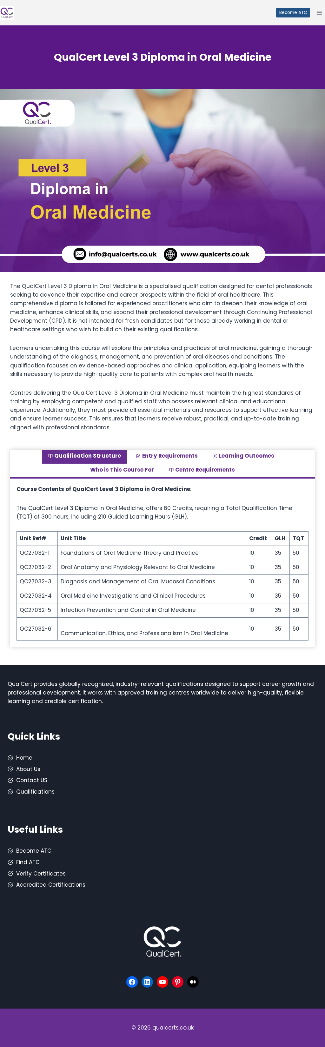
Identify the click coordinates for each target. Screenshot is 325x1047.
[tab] (84, 457)
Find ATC (28, 862)
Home (24, 758)
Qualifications (35, 791)
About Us (28, 769)
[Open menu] (319, 12)
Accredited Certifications (50, 885)
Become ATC (293, 13)
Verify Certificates (41, 873)
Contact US (31, 780)
